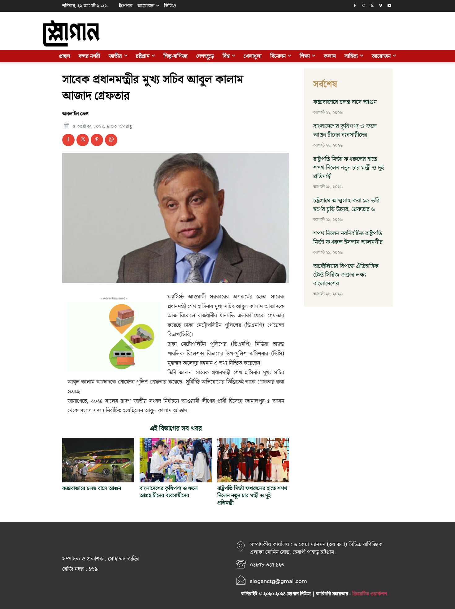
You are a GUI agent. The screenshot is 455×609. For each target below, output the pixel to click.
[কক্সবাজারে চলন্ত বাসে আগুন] (98, 460)
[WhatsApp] (111, 140)
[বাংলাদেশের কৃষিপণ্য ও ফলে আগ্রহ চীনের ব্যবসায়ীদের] (175, 460)
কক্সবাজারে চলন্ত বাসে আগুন (91, 488)
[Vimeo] (380, 6)
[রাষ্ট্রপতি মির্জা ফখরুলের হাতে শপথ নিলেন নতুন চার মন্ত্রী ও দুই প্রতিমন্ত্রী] (253, 460)
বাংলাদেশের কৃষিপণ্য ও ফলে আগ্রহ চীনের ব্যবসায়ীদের (169, 492)
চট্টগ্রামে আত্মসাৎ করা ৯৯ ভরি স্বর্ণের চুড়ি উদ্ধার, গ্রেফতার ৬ (346, 205)
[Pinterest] (97, 140)
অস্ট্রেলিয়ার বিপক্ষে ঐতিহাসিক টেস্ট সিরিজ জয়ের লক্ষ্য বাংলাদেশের (346, 275)
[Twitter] (372, 6)
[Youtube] (389, 6)
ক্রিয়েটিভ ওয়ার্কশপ (369, 593)
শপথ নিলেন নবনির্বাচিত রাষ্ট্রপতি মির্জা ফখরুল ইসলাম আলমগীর (348, 237)
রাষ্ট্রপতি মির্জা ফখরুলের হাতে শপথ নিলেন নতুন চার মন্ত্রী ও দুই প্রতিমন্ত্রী (252, 496)
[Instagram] (363, 6)
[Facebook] (354, 6)
